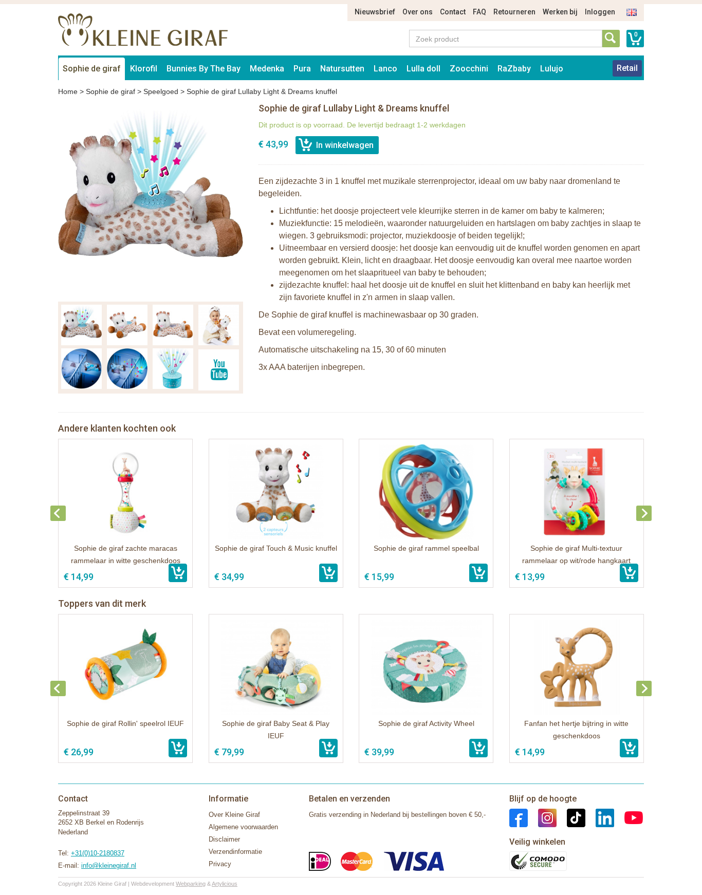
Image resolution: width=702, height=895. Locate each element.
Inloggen (600, 12)
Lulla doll (423, 68)
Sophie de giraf (92, 68)
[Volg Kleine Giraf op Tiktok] (571, 817)
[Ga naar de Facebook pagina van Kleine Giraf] (518, 817)
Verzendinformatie (235, 851)
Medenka (267, 68)
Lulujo (551, 68)
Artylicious (224, 884)
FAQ (479, 12)
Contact (453, 12)
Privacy (220, 864)
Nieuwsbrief (375, 12)
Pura (302, 68)
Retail (627, 68)
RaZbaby (514, 68)
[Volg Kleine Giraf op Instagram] (542, 817)
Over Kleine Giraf (234, 814)
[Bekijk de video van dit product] (218, 369)
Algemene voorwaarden (243, 827)
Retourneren (514, 12)
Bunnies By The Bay (204, 68)
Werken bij (560, 12)
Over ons (417, 12)
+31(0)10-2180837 (97, 853)
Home (68, 91)
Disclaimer (224, 839)
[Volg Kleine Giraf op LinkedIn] (599, 817)
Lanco (385, 68)
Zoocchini (469, 68)
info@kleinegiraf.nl (108, 865)
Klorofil (143, 68)
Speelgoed (160, 91)
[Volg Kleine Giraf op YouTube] (628, 817)
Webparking (191, 884)
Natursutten (342, 68)
